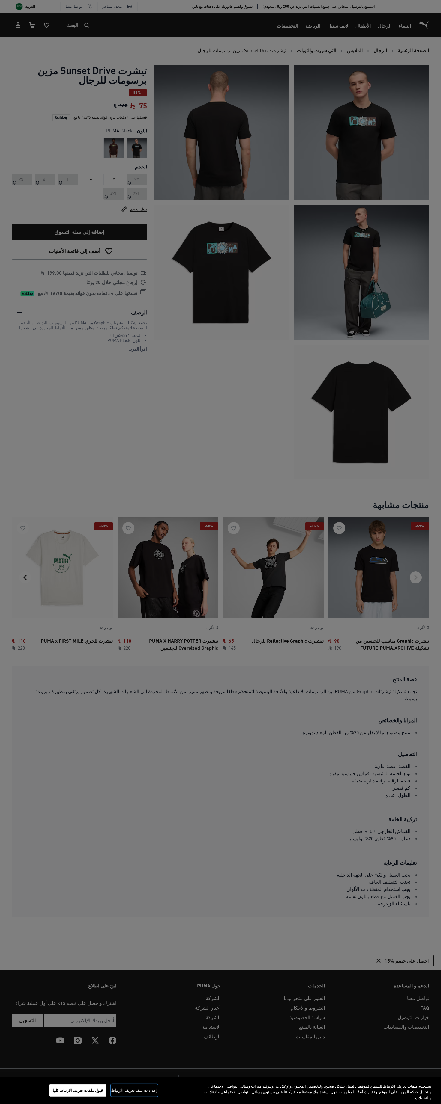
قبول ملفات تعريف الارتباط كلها (78, 1090)
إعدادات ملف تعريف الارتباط (134, 1090)
